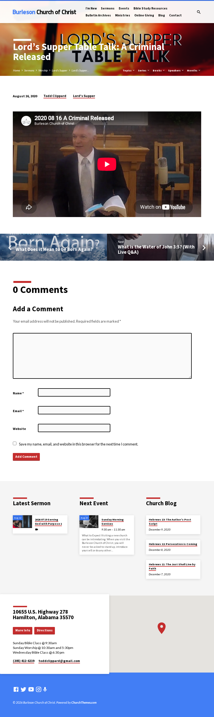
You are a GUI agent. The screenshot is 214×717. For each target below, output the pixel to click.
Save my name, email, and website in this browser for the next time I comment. (78, 444)
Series (142, 70)
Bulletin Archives (98, 15)
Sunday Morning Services (112, 521)
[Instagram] (38, 689)
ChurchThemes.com (84, 702)
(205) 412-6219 (23, 661)
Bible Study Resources (150, 8)
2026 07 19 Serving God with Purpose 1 (48, 521)
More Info (22, 630)
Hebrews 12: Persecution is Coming (173, 544)
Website (19, 429)
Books (157, 70)
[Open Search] (198, 12)
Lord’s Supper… (80, 70)
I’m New (91, 8)
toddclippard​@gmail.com (59, 661)
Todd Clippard (54, 96)
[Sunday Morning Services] (89, 521)
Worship (43, 70)
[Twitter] (23, 689)
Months (192, 70)
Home (16, 70)
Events (124, 8)
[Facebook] (16, 689)
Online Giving (144, 15)
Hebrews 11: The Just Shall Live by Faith (172, 566)
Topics (127, 70)
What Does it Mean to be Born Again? (54, 249)
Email (18, 411)
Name (18, 393)
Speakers (174, 70)
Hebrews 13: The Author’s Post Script (170, 521)
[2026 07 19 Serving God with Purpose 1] (22, 521)
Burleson (44, 12)
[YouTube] (31, 689)
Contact (175, 15)
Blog (161, 15)
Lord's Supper (59, 70)
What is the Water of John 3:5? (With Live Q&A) (156, 249)
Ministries (122, 15)
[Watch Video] (36, 529)
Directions (45, 630)
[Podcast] (45, 689)
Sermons (108, 8)
